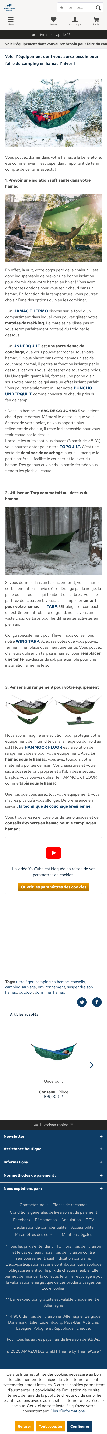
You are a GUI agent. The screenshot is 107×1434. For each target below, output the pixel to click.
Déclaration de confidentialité (40, 1227)
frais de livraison (86, 1246)
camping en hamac (52, 981)
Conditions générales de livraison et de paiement (53, 1212)
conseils (78, 981)
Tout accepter (50, 1426)
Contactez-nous (34, 1205)
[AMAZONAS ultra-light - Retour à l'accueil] (27, 7)
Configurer (79, 1426)
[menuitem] (10, 21)
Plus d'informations (68, 1411)
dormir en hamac (50, 992)
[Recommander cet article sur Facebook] (97, 1002)
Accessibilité (82, 1227)
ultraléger (24, 981)
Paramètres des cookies (36, 1235)
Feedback (21, 1220)
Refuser (24, 1426)
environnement (51, 987)
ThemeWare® (89, 1351)
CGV (89, 1220)
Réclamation (46, 1220)
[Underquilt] (53, 1052)
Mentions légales (77, 1235)
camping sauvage (20, 987)
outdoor (26, 992)
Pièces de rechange (70, 1205)
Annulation (71, 1220)
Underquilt (53, 1081)
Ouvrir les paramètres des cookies (53, 887)
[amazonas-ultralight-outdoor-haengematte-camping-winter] (53, 113)
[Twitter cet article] (84, 1002)
